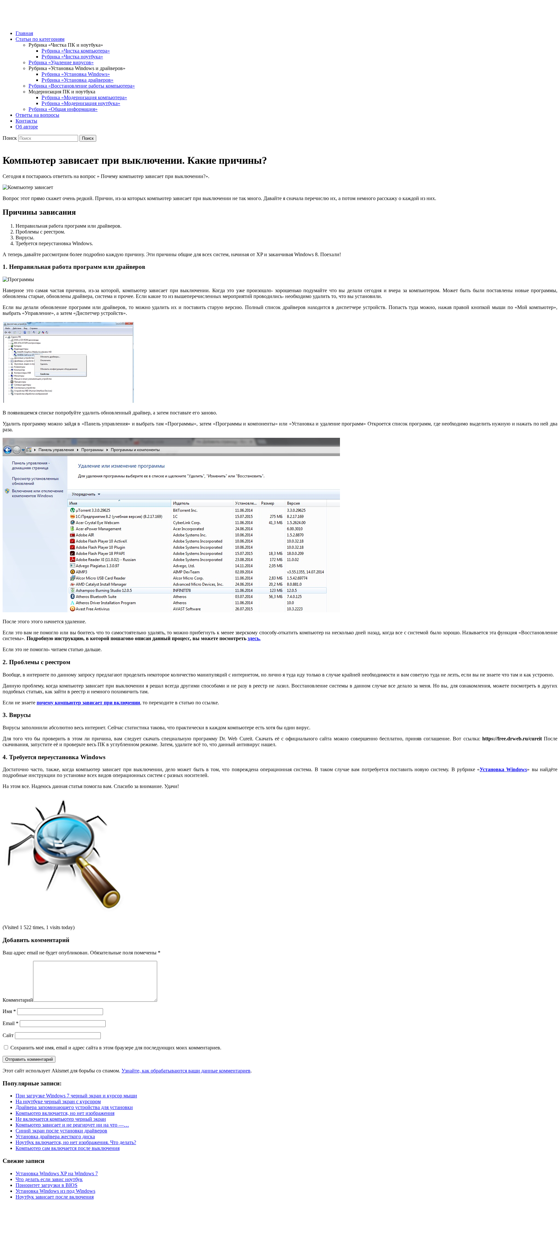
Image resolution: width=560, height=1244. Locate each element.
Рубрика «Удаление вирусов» (61, 62)
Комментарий (18, 1000)
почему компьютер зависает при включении (88, 702)
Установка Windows (503, 769)
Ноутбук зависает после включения (55, 1197)
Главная (24, 33)
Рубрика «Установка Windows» (75, 74)
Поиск (10, 138)
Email (10, 1023)
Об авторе (27, 126)
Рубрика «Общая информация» (63, 109)
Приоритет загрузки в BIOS (46, 1185)
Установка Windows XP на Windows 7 (57, 1173)
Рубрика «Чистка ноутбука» (72, 56)
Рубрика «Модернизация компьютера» (84, 97)
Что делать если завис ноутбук (49, 1179)
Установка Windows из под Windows (55, 1191)
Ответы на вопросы (37, 115)
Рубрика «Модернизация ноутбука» (80, 103)
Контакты (26, 121)
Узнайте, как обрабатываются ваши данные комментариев (186, 1070)
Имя (9, 1011)
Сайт (8, 1035)
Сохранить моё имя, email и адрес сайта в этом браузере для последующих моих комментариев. (115, 1047)
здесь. (254, 638)
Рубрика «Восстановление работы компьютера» (82, 86)
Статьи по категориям (40, 39)
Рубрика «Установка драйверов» (77, 80)
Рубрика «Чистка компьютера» (75, 51)
